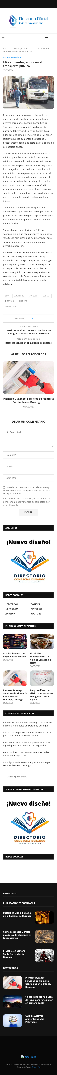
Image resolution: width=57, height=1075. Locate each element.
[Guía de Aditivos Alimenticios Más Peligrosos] (12, 1020)
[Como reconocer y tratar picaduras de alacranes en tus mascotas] (44, 936)
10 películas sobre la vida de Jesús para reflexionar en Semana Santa (27, 734)
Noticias (23, 301)
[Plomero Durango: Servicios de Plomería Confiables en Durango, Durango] (28, 377)
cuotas (46, 296)
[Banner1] (28, 822)
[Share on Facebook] (36, 318)
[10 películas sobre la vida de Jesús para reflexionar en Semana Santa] (12, 1001)
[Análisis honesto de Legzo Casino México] (15, 641)
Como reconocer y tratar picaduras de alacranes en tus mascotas (17, 934)
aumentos (19, 296)
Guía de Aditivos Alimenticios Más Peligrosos (34, 1018)
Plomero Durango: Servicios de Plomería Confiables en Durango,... (28, 400)
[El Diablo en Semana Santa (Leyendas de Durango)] (44, 955)
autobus (33, 296)
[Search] (53, 38)
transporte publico (14, 306)
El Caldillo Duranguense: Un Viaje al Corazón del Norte (40, 658)
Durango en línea (22, 48)
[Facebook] (20, 3)
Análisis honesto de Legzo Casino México (14, 655)
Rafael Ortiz (9, 722)
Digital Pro (36, 1067)
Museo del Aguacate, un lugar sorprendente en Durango (26, 764)
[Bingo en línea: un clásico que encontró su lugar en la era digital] (42, 678)
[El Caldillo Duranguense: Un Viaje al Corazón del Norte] (42, 641)
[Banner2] (28, 561)
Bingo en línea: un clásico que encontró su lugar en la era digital (41, 695)
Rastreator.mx (10, 742)
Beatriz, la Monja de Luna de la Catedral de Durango (17, 914)
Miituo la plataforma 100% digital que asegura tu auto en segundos (26, 744)
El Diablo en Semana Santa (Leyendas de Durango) (14, 953)
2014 (7, 296)
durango (9, 301)
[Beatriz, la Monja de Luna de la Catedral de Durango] (44, 917)
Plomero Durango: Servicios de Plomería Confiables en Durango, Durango (15, 695)
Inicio (5, 48)
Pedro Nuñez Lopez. (13, 752)
